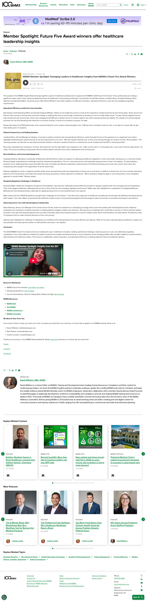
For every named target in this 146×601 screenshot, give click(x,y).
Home (5, 51)
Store (61, 576)
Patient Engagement (102, 557)
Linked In (6, 349)
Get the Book (29, 291)
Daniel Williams (21, 62)
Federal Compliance (37, 559)
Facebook (7, 354)
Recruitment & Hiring (29, 557)
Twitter (6, 344)
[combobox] (107, 5)
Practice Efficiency (121, 557)
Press (61, 581)
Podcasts (13, 51)
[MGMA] (11, 5)
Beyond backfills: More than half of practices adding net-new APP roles (54, 460)
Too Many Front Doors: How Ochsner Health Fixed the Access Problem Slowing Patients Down (89, 526)
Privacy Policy (97, 578)
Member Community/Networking (72, 586)
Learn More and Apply (36, 287)
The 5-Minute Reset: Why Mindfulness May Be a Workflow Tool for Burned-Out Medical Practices (20, 526)
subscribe (54, 339)
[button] (132, 5)
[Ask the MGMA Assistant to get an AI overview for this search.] (138, 597)
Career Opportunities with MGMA (39, 581)
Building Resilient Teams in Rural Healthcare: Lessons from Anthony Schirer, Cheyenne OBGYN (20, 461)
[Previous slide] (2, 453)
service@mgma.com (121, 584)
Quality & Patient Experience (79, 557)
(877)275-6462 (119, 578)
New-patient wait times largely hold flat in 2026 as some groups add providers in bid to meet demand (90, 461)
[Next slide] (143, 453)
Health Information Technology (53, 557)
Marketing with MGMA (68, 583)
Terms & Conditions (99, 576)
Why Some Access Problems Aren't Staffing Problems (124, 524)
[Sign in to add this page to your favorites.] (127, 54)
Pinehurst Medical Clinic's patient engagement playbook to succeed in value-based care (125, 460)
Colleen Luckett (17, 541)
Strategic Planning (10, 557)
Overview (30, 576)
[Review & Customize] (4, 597)
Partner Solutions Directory (70, 578)
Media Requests (33, 586)
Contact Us (31, 578)
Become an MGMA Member (37, 583)
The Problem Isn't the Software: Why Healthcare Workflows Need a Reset (55, 525)
